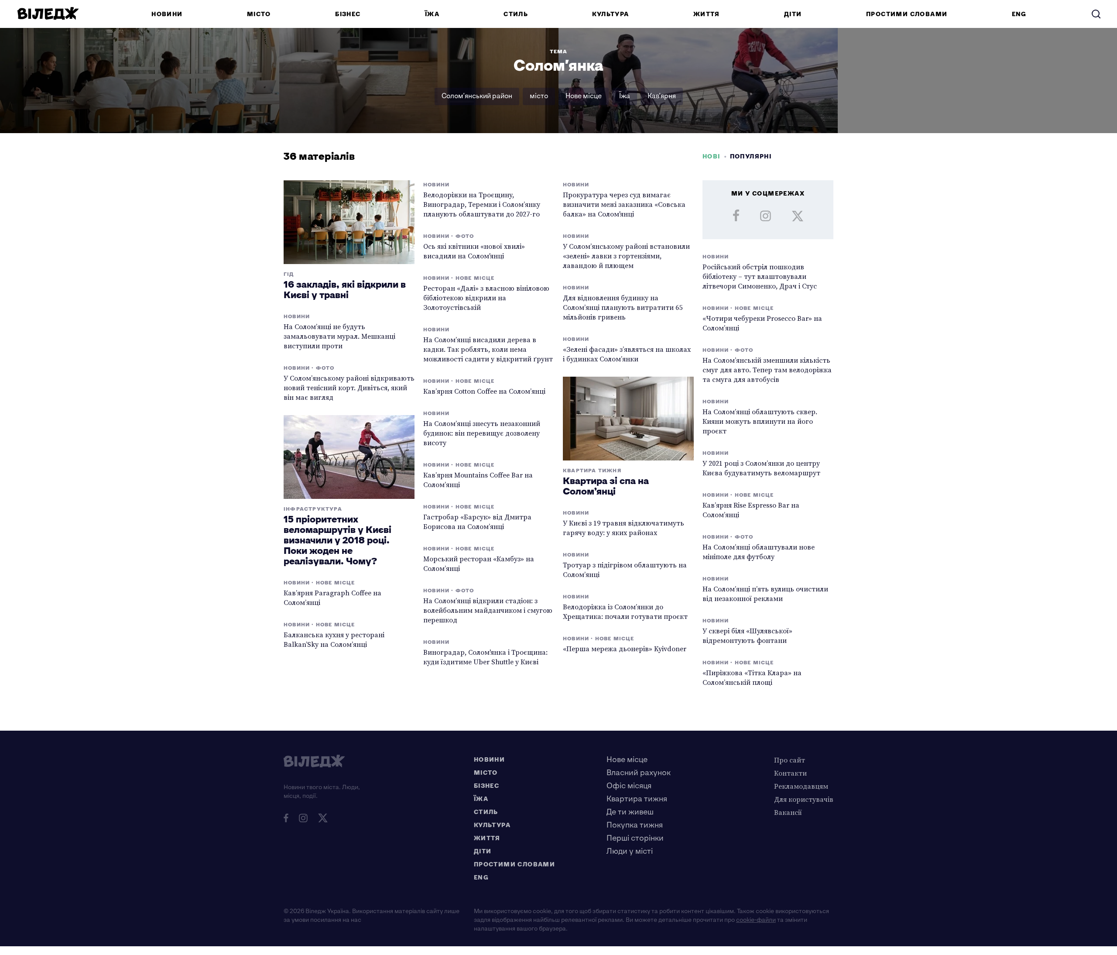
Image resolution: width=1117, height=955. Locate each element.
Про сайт (789, 760)
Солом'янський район (477, 96)
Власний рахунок (638, 772)
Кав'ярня (662, 96)
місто (539, 96)
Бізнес (347, 14)
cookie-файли (756, 920)
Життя (706, 14)
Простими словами (906, 14)
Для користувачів (803, 799)
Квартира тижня (636, 799)
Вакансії (788, 812)
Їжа (432, 14)
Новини (166, 14)
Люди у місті (629, 851)
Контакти (790, 773)
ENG (1019, 14)
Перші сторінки (635, 838)
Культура (610, 14)
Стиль (516, 14)
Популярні (751, 156)
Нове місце (583, 96)
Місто (259, 14)
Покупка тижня (634, 825)
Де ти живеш (630, 812)
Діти (793, 14)
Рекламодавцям (801, 786)
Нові (711, 156)
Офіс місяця (628, 785)
